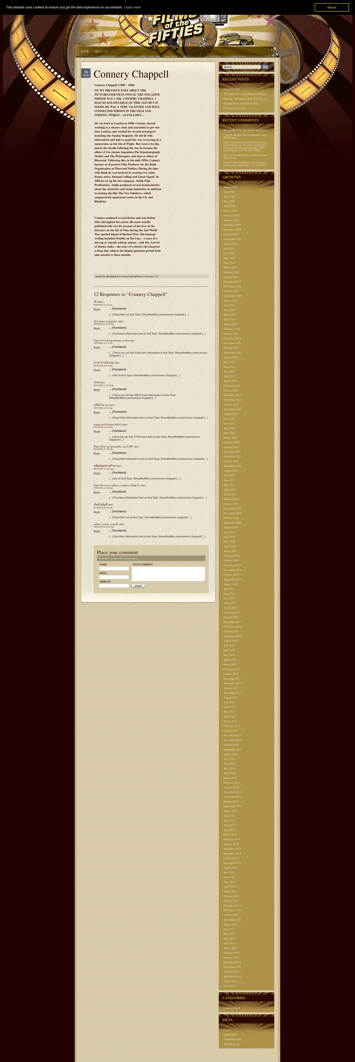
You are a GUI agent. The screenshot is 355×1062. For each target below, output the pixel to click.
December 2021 (232, 452)
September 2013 (233, 919)
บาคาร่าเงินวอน (104, 362)
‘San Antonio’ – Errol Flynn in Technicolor (247, 94)
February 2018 (232, 669)
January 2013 (231, 957)
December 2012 (232, 962)
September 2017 (233, 693)
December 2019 (232, 565)
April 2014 (230, 886)
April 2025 (230, 262)
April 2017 (230, 716)
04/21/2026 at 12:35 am (104, 385)
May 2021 (229, 485)
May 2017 (229, 711)
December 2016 (232, 735)
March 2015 (230, 834)
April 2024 (230, 319)
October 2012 (231, 971)
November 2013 (232, 910)
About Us (101, 51)
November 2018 (232, 626)
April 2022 (230, 433)
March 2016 (230, 778)
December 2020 (232, 508)
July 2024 (229, 305)
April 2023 (230, 376)
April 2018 (230, 659)
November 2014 (232, 853)
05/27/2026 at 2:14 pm (103, 427)
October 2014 (231, 858)
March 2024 (230, 324)
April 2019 (230, 603)
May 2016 (229, 768)
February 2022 (232, 442)
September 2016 (233, 749)
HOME (85, 51)
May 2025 (229, 258)
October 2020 (231, 518)
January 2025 (231, 277)
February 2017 (232, 726)
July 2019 (229, 589)
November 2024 (232, 286)
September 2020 (233, 522)
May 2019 (229, 598)
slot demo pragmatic (105, 321)
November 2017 (232, 683)
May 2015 (229, 825)
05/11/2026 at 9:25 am (103, 407)
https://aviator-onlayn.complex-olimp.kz (117, 485)
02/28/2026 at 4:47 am (103, 343)
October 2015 (231, 801)
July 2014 (229, 872)
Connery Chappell (131, 73)
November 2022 (232, 400)
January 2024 (231, 333)
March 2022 (230, 437)
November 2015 (232, 797)
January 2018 (231, 674)
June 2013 (229, 934)
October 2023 (231, 348)
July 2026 (229, 192)
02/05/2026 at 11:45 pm (104, 323)
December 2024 (232, 281)
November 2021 (232, 456)
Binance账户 (231, 130)
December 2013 (232, 905)
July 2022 (229, 418)
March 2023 (230, 381)
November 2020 (232, 513)
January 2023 (231, 390)
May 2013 (229, 938)
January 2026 (231, 220)
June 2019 (229, 593)
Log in (227, 1030)
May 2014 (229, 882)
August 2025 (231, 244)
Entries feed (230, 1034)
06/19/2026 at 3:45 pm (103, 449)
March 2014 (230, 891)
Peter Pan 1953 (232, 89)
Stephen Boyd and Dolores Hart (241, 103)
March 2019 (230, 607)
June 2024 (229, 310)
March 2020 (230, 551)
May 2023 (229, 371)
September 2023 (233, 352)
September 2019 (233, 579)
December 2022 (232, 395)
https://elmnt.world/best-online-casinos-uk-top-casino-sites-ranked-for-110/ (250, 163)
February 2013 (232, 953)
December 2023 (232, 338)
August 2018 (231, 641)
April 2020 (230, 546)
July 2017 (229, 702)
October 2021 (231, 461)
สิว (95, 302)
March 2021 (230, 494)
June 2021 (229, 480)
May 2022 (229, 428)
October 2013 (231, 915)
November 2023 (232, 343)
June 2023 (229, 366)
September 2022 (233, 409)
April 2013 (230, 943)
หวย (96, 382)
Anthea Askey (266, 165)
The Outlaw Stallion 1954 (256, 130)
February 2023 (232, 385)
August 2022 (231, 414)
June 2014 (229, 877)
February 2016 (232, 782)
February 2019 (232, 612)
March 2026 (230, 210)
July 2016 (229, 759)
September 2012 (233, 976)
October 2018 (231, 631)
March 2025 (230, 267)
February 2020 (232, 556)
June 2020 (229, 537)
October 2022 (231, 404)
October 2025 (231, 234)
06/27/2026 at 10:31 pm (104, 468)
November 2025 (232, 229)
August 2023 (231, 357)
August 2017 (231, 697)
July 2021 (229, 475)
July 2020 (229, 532)
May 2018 (229, 655)
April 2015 (230, 830)
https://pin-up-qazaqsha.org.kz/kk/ (113, 446)
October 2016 (231, 745)
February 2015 (232, 839)
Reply (97, 309)
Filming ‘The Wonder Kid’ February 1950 (247, 98)
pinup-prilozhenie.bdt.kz (108, 424)
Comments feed (232, 1039)
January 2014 (231, 901)
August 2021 (231, 470)
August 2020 (231, 527)
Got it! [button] (331, 7)
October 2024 (231, 291)
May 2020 (229, 541)
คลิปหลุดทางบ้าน (104, 466)
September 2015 (233, 806)
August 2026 (231, 187)
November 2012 (232, 967)
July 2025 (229, 248)
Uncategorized (126, 276)
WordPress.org (231, 1044)
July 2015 (229, 815)
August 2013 (231, 924)
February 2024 (232, 329)
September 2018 (233, 636)
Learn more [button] (132, 7)
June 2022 (229, 423)
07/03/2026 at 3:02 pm (103, 487)
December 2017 (232, 678)
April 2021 (230, 489)
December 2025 (232, 225)
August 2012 (231, 981)
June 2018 (229, 650)
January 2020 (231, 560)
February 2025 (232, 272)
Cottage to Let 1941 (235, 108)
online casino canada (106, 524)
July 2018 (229, 645)
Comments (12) (150, 276)
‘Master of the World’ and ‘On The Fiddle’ (251, 149)
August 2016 (231, 754)
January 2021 (231, 504)
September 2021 (233, 466)
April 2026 (230, 206)
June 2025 (229, 253)
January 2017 (231, 730)
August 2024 (231, 300)
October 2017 (231, 688)
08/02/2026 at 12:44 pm (104, 526)
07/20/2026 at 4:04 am (103, 507)
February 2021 (232, 499)
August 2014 (231, 867)
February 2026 (232, 215)
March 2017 (230, 721)
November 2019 (232, 570)
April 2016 (230, 773)
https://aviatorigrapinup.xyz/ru (111, 340)
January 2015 (231, 844)
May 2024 (229, 314)
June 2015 (229, 820)
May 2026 (229, 201)
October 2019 (231, 574)
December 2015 (232, 792)
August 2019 (231, 584)
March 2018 (230, 664)
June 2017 (229, 707)
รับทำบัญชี (100, 504)
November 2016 (232, 740)
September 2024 (233, 296)
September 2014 (233, 863)
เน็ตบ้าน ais (101, 405)
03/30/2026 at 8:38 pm (103, 365)
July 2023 (229, 362)
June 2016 (229, 763)
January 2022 (231, 447)
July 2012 (229, 986)
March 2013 (230, 948)
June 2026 (229, 196)
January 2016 (231, 787)
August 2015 (231, 811)
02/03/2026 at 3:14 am (103, 304)
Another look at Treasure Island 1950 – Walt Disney (250, 136)
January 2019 (231, 617)
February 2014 (232, 896)
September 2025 (233, 239)
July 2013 (229, 929)
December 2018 (232, 622)
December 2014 (232, 849)
